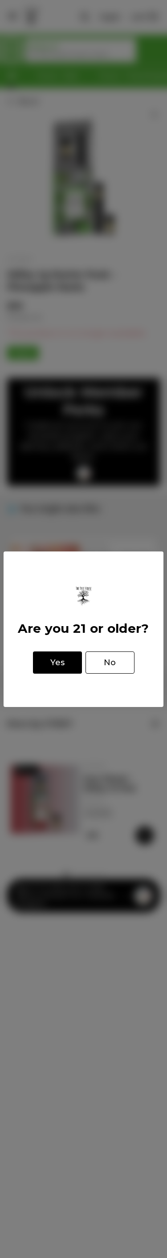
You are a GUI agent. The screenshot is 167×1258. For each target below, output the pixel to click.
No (110, 662)
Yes (57, 662)
